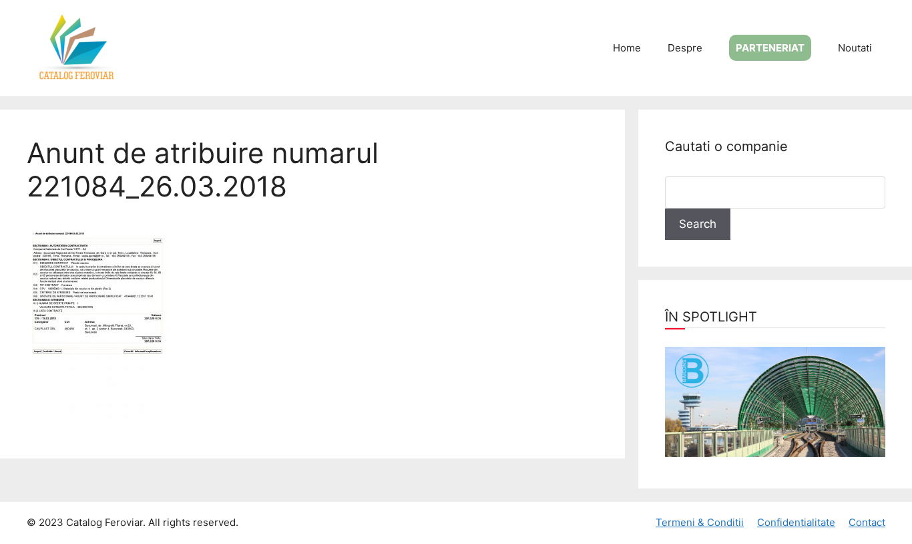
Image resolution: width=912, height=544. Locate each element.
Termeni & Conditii (700, 522)
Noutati (855, 47)
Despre (685, 47)
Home (627, 47)
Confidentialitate (796, 522)
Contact (867, 522)
